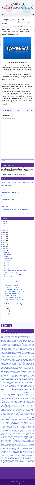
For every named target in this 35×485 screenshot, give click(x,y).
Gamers (7, 379)
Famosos (26, 372)
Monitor (7, 413)
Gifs (13, 381)
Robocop (11, 436)
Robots (15, 436)
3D (31, 333)
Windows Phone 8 (20, 460)
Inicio (19, 110)
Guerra (6, 385)
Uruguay (9, 454)
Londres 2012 (10, 404)
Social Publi (15, 441)
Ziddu (7, 462)
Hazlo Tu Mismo (12, 386)
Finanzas (13, 375)
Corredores (14, 355)
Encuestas (8, 370)
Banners (15, 343)
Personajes (27, 423)
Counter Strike (19, 355)
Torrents (28, 450)
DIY (10, 364)
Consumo (19, 353)
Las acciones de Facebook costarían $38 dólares (16, 283)
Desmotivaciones (24, 360)
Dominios (14, 364)
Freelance (3, 378)
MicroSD (32, 410)
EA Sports (17, 365)
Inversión (3, 395)
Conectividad (3, 353)
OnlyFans (31, 419)
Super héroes (31, 444)
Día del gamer (7, 362)
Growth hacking (20, 383)
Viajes (2, 455)
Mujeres (32, 413)
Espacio (32, 370)
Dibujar (19, 362)
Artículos (3, 341)
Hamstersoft (31, 385)
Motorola (11, 413)
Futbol (10, 378)
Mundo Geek (17, 3)
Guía (9, 385)
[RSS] (10, 327)
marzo (6, 311)
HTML (6, 389)
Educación (19, 367)
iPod (14, 397)
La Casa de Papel (5, 401)
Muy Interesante (15, 414)
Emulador (3, 370)
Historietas (8, 388)
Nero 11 (29, 416)
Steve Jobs (31, 443)
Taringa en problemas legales (13, 19)
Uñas (32, 452)
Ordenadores (12, 421)
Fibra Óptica (13, 374)
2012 (4, 250)
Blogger (3, 345)
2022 (4, 230)
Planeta (32, 425)
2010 (4, 320)
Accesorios (5, 335)
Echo (28, 365)
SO (11, 441)
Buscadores (16, 345)
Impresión (27, 391)
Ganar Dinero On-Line (20, 379)
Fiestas (17, 374)
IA (33, 389)
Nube (13, 419)
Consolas (14, 353)
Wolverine (32, 460)
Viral (13, 457)
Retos (2, 436)
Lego (4, 402)
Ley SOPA (10, 402)
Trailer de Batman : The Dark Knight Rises (14, 299)
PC (11, 423)
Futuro (17, 378)
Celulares (15, 348)
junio (5, 265)
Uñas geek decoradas (6, 189)
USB (12, 454)
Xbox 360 (21, 461)
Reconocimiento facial (6, 433)
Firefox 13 (21, 375)
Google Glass (10, 382)
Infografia (27, 392)
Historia (32, 386)
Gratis (10, 384)
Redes (27, 433)
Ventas (32, 454)
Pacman (3, 422)
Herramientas (23, 386)
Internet (19, 394)
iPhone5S (7, 397)
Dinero (6, 363)
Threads (5, 450)
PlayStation (17, 426)
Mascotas (26, 408)
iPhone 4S (26, 395)
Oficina (22, 419)
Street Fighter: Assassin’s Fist (22, 444)
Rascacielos (27, 431)
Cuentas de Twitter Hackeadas (11, 293)
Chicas (29, 348)
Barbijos (22, 343)
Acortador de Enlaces (13, 335)
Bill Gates (21, 344)
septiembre (7, 258)
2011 (4, 318)
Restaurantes (31, 434)
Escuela (27, 370)
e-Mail (13, 365)
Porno (21, 427)
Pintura (25, 425)
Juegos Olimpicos (18, 398)
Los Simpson (15, 404)
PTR (33, 430)
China (32, 348)
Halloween (26, 385)
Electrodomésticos (11, 368)
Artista (6, 341)
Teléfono (31, 447)
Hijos (28, 386)
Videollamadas (4, 457)
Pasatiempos (3, 423)
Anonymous (14, 339)
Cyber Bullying (7, 358)
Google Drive (3, 382)
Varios (20, 454)
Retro (6, 436)
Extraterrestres (9, 372)
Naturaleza (7, 416)
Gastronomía (28, 379)
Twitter (20, 452)
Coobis (2, 355)
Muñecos (6, 414)
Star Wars (26, 443)
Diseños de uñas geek (6, 202)
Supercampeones (12, 445)
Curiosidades (23, 356)
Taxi (11, 447)
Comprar (24, 352)
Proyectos (24, 430)
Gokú (15, 381)
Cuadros (3, 356)
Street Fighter (13, 444)
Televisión (14, 448)
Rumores (28, 436)
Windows (3, 460)
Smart (32, 440)
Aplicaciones (4, 340)
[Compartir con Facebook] (7, 104)
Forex (33, 375)
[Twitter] (6, 327)
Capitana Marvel (19, 347)
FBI (29, 372)
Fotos (22, 376)
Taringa (26, 22)
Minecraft (13, 412)
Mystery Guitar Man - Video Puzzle (12, 297)
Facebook (15, 372)
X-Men (15, 461)
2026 (4, 221)
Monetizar (3, 413)
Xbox (18, 461)
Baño (18, 343)
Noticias (22, 22)
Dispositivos (3, 364)
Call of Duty (28, 345)
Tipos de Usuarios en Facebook (12, 301)
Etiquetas (18, 371)
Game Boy (28, 378)
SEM (23, 438)
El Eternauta (25, 367)
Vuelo (18, 457)
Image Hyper (15, 391)
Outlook (32, 421)
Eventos (22, 371)
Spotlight (22, 443)
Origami (17, 421)
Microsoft (3, 412)
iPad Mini (14, 395)
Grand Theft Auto (4, 383)
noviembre (7, 254)
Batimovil (26, 343)
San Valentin (27, 437)
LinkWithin (31, 402)
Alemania (29, 336)
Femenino (32, 372)
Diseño (15, 363)
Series (27, 438)
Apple (9, 340)
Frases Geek (27, 376)
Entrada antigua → (29, 110)
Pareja (32, 422)
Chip (2, 349)
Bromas (11, 345)
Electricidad (4, 368)
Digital (32, 362)
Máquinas (22, 406)
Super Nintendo (4, 445)
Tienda (9, 450)
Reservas (19, 434)
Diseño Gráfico (21, 363)
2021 (4, 232)
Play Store (12, 426)
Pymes (13, 431)
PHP (20, 425)
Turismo (6, 452)
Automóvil (3, 343)
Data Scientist (26, 358)
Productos (19, 429)
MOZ (18, 413)
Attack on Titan (23, 341)
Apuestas (17, 340)
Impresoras (31, 391)
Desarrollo (11, 360)
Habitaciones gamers (6, 185)
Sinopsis (16, 440)
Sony (32, 441)
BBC (33, 343)
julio (5, 262)
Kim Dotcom (22, 400)
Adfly (26, 335)
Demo (22, 359)
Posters (2, 429)
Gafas (24, 378)
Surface (22, 445)
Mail (25, 405)
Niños (14, 418)
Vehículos (24, 454)
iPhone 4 (22, 395)
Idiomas (6, 391)
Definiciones (17, 359)
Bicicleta (17, 344)
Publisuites (8, 431)
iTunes (2, 398)
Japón (6, 398)
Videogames (21, 455)
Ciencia (28, 349)
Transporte (31, 451)
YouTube (3, 462)
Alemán (25, 336)
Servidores (32, 438)
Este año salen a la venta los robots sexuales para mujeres (15, 213)
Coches (14, 351)
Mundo (2, 414)
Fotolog (18, 376)
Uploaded (3, 454)
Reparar (15, 434)
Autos (6, 343)
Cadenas (22, 345)
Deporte (26, 359)
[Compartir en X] (6, 104)
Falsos (22, 372)
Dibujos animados (25, 362)
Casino (5, 348)
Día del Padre (14, 362)
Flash (30, 375)
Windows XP (27, 460)
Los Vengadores (22, 404)
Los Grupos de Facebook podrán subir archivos (16, 291)
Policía (15, 427)
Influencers (21, 392)
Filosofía (3, 375)
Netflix (32, 416)
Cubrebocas (12, 356)
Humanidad (17, 389)
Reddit (24, 433)
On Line (26, 419)
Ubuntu (23, 452)
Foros (7, 376)
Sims (13, 440)
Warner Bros (27, 457)
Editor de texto (13, 367)
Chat (22, 348)
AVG (12, 343)
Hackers (21, 385)
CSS (30, 355)
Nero (26, 416)
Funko (7, 378)
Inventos (32, 394)
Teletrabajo (8, 448)
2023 (4, 228)
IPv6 (16, 397)
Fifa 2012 (31, 374)
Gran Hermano (30, 382)
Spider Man (10, 443)
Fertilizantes (7, 374)
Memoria (32, 409)
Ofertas (19, 419)
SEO (25, 438)
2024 (4, 226)
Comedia (28, 351)
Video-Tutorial (13, 455)
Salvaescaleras (4, 437)
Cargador (32, 347)
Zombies (10, 462)
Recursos (18, 433)
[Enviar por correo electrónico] (2, 104)
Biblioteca (13, 344)
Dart (17, 358)
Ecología (32, 365)
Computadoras (30, 352)
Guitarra (12, 385)
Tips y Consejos (16, 450)
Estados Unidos (8, 371)
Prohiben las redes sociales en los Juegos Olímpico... (17, 306)
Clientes (8, 351)
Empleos (27, 368)
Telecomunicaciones (24, 447)
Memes (27, 409)
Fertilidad (3, 374)
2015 (4, 244)
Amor (19, 337)
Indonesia (16, 392)
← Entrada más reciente (7, 110)
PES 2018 (10, 425)
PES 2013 (6, 425)
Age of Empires (14, 336)
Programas (4, 430)
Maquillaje (18, 406)
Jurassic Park (8, 400)
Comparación (18, 352)
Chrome (13, 349)
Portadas (25, 427)
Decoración (7, 359)
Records (13, 433)
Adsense (32, 335)
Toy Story (32, 450)
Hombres (21, 388)
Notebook (25, 418)
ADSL (2, 336)
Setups (2, 440)
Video (7, 455)
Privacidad (13, 429)
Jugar (32, 398)
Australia (32, 341)
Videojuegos (30, 455)
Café (25, 345)
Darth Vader (20, 358)
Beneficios (7, 344)
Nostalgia (21, 418)
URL (6, 454)
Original (24, 421)
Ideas (2, 391)
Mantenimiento (12, 406)
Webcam (32, 457)
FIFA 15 (24, 374)
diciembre (6, 252)
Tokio (22, 450)
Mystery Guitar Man (24, 414)
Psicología (29, 430)
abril (5, 308)
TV (17, 452)
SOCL (20, 441)
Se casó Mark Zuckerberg (10, 281)
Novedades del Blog (6, 419)
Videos (10, 457)
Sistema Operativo (22, 440)
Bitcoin (26, 344)
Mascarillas (20, 408)
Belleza (3, 344)
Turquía (10, 452)
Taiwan (28, 445)
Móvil (15, 413)
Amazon (16, 337)
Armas (29, 340)
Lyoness (3, 405)
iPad (10, 395)
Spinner (15, 443)
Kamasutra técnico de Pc (10, 295)
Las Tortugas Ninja (21, 401)
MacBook (10, 405)
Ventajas (28, 454)
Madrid (22, 405)
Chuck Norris (19, 349)
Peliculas (14, 423)
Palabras (22, 422)
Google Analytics (30, 381)
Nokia (17, 418)
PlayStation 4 (30, 426)
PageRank (14, 422)
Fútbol (13, 378)
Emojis (23, 368)
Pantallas (26, 422)
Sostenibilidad (4, 443)
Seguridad (15, 438)
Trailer (27, 451)
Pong (18, 427)
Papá (30, 422)
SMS (9, 441)
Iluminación (10, 391)
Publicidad (3, 431)
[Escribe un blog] (4, 104)
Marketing (10, 408)
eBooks (25, 365)
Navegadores (13, 416)
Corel (5, 355)
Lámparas (11, 401)
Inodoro (32, 392)
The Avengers (25, 448)
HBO (18, 386)
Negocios (23, 416)
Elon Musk (18, 368)
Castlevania (9, 348)
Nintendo (11, 418)
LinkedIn (27, 402)
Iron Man (19, 397)
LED (2, 402)
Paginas (18, 422)
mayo (5, 267)
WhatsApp (22, 458)
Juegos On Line (27, 398)
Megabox (17, 409)
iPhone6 (10, 397)
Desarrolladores (4, 360)
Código (18, 351)
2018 (4, 238)
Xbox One (31, 461)
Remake (11, 434)
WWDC (10, 461)
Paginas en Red (21, 483)
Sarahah (32, 437)
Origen (21, 421)
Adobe (28, 335)
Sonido (29, 441)
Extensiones (3, 372)
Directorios (11, 363)
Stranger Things (4, 444)
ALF (2, 337)
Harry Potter (4, 386)
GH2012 (10, 381)
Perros (23, 423)
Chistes (5, 349)
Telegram (3, 448)
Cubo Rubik (7, 356)
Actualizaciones (21, 335)
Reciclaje (32, 431)
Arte (33, 340)
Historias (3, 388)
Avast (10, 343)
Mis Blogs (18, 412)
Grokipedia (15, 383)
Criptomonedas (26, 355)
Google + (24, 381)
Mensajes (9, 410)
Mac (6, 405)
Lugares (29, 404)
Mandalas (3, 406)
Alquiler (12, 337)
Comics (3, 352)
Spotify (18, 443)
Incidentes (8, 392)
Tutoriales (14, 452)
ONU (2, 421)
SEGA (12, 438)
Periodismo (19, 423)
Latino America (30, 401)
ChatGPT (25, 348)
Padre (7, 422)
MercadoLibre (15, 410)
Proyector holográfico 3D (16, 430)
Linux (2, 404)
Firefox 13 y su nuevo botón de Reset (13, 279)
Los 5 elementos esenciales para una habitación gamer (14, 209)
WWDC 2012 (7, 268)
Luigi (33, 404)
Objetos (16, 419)
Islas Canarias (31, 397)
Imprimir (3, 392)
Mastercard (31, 408)
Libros (16, 402)
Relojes (8, 434)
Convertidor (31, 353)
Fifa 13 (20, 374)
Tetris (20, 448)
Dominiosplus (19, 364)
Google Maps (16, 382)
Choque (9, 349)
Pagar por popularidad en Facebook (13, 289)
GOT (26, 382)
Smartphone (4, 441)
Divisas (8, 364)
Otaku (28, 421)
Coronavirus (9, 355)
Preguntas (7, 429)
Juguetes (3, 400)
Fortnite (10, 376)
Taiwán (32, 445)
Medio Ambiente (11, 409)
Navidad (19, 416)
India (12, 392)
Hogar (12, 388)
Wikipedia (32, 458)
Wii (28, 458)
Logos (5, 404)
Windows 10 (8, 460)
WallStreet (22, 457)
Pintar (22, 425)
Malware (28, 405)
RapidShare (22, 431)
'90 (4, 333)
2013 (4, 248)
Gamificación (11, 379)
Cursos (28, 356)
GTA (25, 383)
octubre (6, 256)
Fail (19, 372)
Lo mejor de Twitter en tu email (11, 287)
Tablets (25, 445)
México (22, 410)
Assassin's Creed (16, 341)
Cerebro (19, 348)
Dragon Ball (27, 364)
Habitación (16, 385)
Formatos (3, 376)
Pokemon (10, 427)
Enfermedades (18, 370)
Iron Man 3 (24, 397)
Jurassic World (15, 400)
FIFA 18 (27, 374)
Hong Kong (31, 388)
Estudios (14, 371)
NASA (29, 414)
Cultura (16, 356)
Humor (22, 389)
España (3, 371)
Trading (10, 451)
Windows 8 (14, 460)
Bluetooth (7, 345)
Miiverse (8, 412)
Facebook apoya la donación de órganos (14, 304)
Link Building (22, 402)
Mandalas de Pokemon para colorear (10, 195)
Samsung (10, 437)
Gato (33, 379)
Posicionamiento (30, 427)
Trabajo (6, 451)
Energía (12, 370)
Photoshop (15, 425)
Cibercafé (24, 349)
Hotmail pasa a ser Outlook (8, 199)
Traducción (14, 451)
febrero (6, 313)
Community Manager (10, 352)
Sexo (5, 440)
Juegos (10, 398)
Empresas (31, 368)
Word (2, 461)
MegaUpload (22, 409)
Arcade (21, 340)
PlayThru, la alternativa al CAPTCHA (12, 274)
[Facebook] (2, 327)
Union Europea (28, 452)
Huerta (13, 389)
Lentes (6, 402)
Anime (9, 339)
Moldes (25, 412)
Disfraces (28, 363)
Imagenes (21, 391)
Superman (18, 445)
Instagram (3, 394)
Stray (9, 444)
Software (24, 441)
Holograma (16, 388)
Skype (29, 440)
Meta (19, 410)
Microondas (27, 410)
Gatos (2, 381)
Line (18, 402)
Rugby (24, 436)
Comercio (32, 351)
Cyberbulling (13, 358)
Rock (19, 436)
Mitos (22, 412)
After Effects (8, 336)
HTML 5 (9, 389)
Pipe (29, 425)
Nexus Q (6, 418)
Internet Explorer (25, 394)
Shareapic (9, 440)
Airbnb (22, 336)
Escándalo (23, 370)
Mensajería (3, 410)
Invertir (7, 395)
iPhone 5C (32, 395)
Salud (32, 436)
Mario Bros (28, 406)
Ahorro (19, 336)
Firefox (16, 375)
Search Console (7, 438)
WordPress (6, 461)
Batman (30, 343)
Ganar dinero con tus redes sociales (10, 192)
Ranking (16, 431)
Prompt (8, 430)
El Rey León (31, 367)
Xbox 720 (27, 461)
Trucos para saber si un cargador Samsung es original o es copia (17, 182)
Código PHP (23, 351)
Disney (32, 363)
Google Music (21, 382)
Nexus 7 (3, 418)
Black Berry (31, 344)
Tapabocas (3, 447)
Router (21, 436)
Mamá (32, 405)
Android (29, 337)
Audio (28, 341)
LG (13, 402)
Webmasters (4, 458)
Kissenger (28, 400)
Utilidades (16, 454)
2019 (4, 236)
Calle (33, 345)
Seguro (20, 438)
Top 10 (24, 450)
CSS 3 (32, 355)
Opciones (6, 421)
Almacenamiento (6, 337)
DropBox (9, 365)
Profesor (24, 429)
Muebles (27, 413)
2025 (4, 224)
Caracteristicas (26, 347)
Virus (16, 457)
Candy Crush (7, 347)
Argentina (25, 340)
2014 (4, 246)
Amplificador (24, 337)
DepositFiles (31, 359)
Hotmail (2, 389)
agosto (6, 260)
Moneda (32, 412)
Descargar (17, 360)
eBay (22, 365)
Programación (30, 429)
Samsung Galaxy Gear (18, 437)
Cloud (12, 351)
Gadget (20, 378)
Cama (2, 347)
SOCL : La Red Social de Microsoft (12, 276)
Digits (2, 363)
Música (10, 414)
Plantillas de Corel (5, 426)
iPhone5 (3, 397)
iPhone (17, 395)
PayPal (8, 423)
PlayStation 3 (24, 426)
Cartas (2, 348)
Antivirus (23, 339)
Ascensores (10, 341)
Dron (6, 365)
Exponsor (32, 371)
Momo (29, 412)
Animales (6, 339)
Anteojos (18, 339)
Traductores (19, 451)
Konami (32, 400)
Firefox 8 (26, 375)
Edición (8, 367)
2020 (4, 234)
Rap (19, 431)
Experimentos (27, 371)
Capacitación (12, 347)
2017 (4, 240)
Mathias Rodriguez (9, 22)
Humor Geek (28, 389)
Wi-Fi (26, 458)
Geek (5, 381)
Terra (18, 448)
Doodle (23, 364)
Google (19, 381)
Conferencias (9, 353)
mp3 (24, 413)
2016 (4, 242)
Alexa (33, 336)
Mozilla (21, 413)
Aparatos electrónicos (29, 339)
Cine (6, 351)
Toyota (2, 451)
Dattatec (30, 358)
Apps (13, 340)
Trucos (3, 452)
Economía (3, 367)
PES (31, 423)
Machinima (14, 405)
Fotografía (14, 376)
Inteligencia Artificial (11, 394)
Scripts (2, 438)
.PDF (2, 333)
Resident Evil (25, 434)
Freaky (32, 376)
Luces (26, 404)
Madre (19, 405)
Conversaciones (25, 353)
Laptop (15, 401)
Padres (9, 422)
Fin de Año (7, 375)
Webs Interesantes (13, 458)
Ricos (9, 436)
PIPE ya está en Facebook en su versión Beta (15, 270)
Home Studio (4, 206)
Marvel (15, 408)
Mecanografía (4, 409)
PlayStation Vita (4, 427)
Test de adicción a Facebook (11, 272)
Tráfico (24, 451)
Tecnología (16, 447)
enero (5, 315)
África (5, 336)
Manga (7, 406)
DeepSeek (13, 359)
